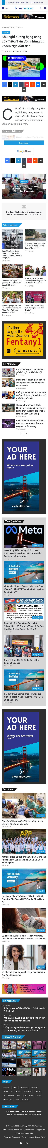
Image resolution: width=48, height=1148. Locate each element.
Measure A (27, 1091)
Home (5, 27)
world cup (25, 1099)
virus (17, 1099)
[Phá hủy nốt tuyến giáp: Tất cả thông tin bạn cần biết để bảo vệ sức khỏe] (8, 382)
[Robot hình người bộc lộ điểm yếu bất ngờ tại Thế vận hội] (8, 372)
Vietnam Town (7, 1099)
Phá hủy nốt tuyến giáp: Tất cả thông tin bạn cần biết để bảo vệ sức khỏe (30, 383)
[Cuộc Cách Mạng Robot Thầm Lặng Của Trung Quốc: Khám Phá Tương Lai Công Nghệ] (12, 239)
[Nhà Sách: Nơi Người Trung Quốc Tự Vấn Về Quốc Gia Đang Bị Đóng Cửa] (12, 271)
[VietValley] (24, 7)
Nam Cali (37, 1091)
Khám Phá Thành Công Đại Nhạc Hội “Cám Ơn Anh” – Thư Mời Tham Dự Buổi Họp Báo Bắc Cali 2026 (24, 589)
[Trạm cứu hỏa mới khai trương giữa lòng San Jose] (39, 1063)
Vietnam (19, 27)
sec (18, 1095)
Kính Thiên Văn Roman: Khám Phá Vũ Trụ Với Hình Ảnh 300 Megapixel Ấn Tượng (30, 423)
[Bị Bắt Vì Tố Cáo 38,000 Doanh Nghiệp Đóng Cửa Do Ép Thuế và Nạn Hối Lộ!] (35, 270)
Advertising (15, 1137)
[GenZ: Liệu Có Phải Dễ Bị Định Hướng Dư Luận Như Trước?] (35, 297)
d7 (12, 1091)
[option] (24, 186)
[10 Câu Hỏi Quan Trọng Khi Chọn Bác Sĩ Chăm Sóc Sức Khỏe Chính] (39, 1072)
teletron (31, 1095)
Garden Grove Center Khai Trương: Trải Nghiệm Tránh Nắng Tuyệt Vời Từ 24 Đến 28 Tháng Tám (23, 697)
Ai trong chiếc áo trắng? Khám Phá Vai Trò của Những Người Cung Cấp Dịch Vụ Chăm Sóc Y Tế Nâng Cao (24, 860)
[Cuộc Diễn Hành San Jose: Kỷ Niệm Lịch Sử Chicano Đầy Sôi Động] (39, 1054)
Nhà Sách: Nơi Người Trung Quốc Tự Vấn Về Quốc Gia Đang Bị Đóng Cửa (12, 283)
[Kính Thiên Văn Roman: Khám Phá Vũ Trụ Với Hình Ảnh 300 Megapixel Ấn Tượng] (8, 423)
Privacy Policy (39, 1137)
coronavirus (24, 1087)
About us (7, 1137)
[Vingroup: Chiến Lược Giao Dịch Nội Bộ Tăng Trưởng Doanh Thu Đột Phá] (35, 235)
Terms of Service (27, 1137)
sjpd (24, 1095)
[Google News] (24, 151)
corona (15, 1087)
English (18, 1091)
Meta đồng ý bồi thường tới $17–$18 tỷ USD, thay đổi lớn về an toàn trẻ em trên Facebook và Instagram (22, 553)
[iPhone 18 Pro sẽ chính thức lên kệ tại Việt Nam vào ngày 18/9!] (39, 1045)
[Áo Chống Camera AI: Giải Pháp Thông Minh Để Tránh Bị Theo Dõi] (24, 1072)
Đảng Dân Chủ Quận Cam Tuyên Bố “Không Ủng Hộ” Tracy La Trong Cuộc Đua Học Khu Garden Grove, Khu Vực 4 (24, 626)
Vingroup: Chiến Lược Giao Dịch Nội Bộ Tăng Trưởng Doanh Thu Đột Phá (35, 246)
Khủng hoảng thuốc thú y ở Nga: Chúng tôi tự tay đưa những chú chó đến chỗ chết (31, 395)
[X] (10, 84)
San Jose (11, 1095)
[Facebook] (4, 84)
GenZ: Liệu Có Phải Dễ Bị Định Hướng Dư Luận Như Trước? (34, 308)
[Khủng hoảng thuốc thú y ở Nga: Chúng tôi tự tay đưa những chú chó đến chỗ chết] (8, 139)
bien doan (6, 1087)
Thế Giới (12, 27)
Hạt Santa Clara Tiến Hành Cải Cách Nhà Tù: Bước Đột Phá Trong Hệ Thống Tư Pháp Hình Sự (23, 899)
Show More (23, 143)
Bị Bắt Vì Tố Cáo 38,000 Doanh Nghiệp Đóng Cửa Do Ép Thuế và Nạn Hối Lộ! (35, 280)
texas (39, 1095)
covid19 (5, 1091)
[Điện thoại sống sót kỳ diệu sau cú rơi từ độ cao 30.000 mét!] (9, 1063)
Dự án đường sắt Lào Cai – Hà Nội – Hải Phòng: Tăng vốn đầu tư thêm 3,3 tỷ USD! (24, 189)
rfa (4, 1095)
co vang (34, 1087)
